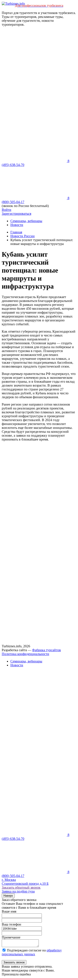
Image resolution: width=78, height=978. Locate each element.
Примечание (11, 937)
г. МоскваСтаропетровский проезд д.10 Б (25, 881)
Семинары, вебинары (26, 221)
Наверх (8, 895)
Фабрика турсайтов (46, 650)
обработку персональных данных (32, 952)
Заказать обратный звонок (21, 887)
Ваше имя (9, 911)
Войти (6, 210)
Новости (16, 225)
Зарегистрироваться (16, 213)
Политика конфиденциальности (25, 654)
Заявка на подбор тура (18, 891)
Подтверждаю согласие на (32, 952)
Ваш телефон (11, 924)
